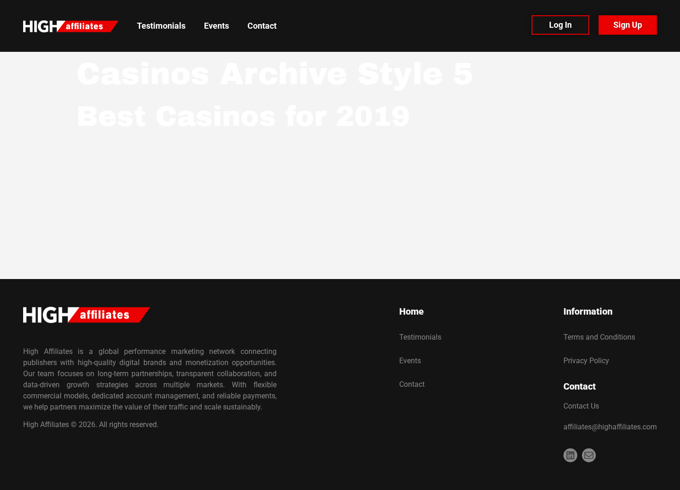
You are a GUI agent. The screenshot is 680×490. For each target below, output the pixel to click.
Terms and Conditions (599, 337)
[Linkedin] (570, 455)
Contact (262, 26)
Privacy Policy (586, 360)
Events (216, 26)
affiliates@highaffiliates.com (610, 426)
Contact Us (581, 406)
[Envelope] (589, 455)
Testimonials (161, 26)
